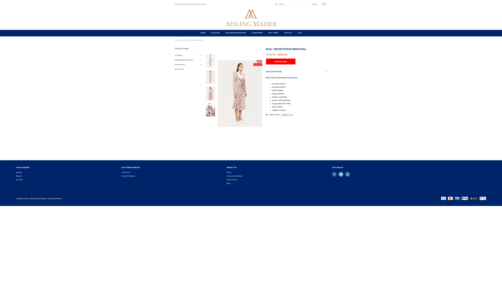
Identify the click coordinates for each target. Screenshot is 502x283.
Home (177, 40)
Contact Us (287, 115)
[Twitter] (341, 174)
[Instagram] (347, 174)
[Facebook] (334, 174)
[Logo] (251, 18)
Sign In (315, 4)
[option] (240, 93)
